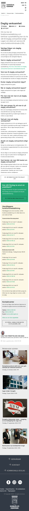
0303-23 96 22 (10, 241)
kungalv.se (3, 13)
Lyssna (22, 26)
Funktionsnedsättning (19, 13)
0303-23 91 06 (10, 259)
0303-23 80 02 (9, 312)
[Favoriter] (26, 10)
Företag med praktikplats (15, 198)
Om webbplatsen (20, 489)
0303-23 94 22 (10, 265)
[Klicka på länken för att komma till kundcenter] (3, 333)
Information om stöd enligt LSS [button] (16, 178)
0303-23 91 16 (10, 246)
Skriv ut (13, 26)
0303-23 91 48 (10, 282)
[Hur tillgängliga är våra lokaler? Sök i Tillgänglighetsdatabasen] (20, 482)
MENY (23, 3)
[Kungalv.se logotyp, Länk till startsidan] (8, 5)
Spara (4, 26)
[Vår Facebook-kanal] (8, 482)
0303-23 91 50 (10, 287)
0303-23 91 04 (10, 224)
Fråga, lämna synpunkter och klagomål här (15, 323)
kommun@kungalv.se (12, 314)
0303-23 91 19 (10, 229)
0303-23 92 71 (10, 235)
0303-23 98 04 (10, 276)
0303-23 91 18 (10, 270)
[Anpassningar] (26, 8)
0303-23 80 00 (11, 310)
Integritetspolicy (10, 489)
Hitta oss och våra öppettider (10, 317)
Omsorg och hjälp (10, 13)
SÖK (23, 5)
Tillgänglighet (11, 491)
